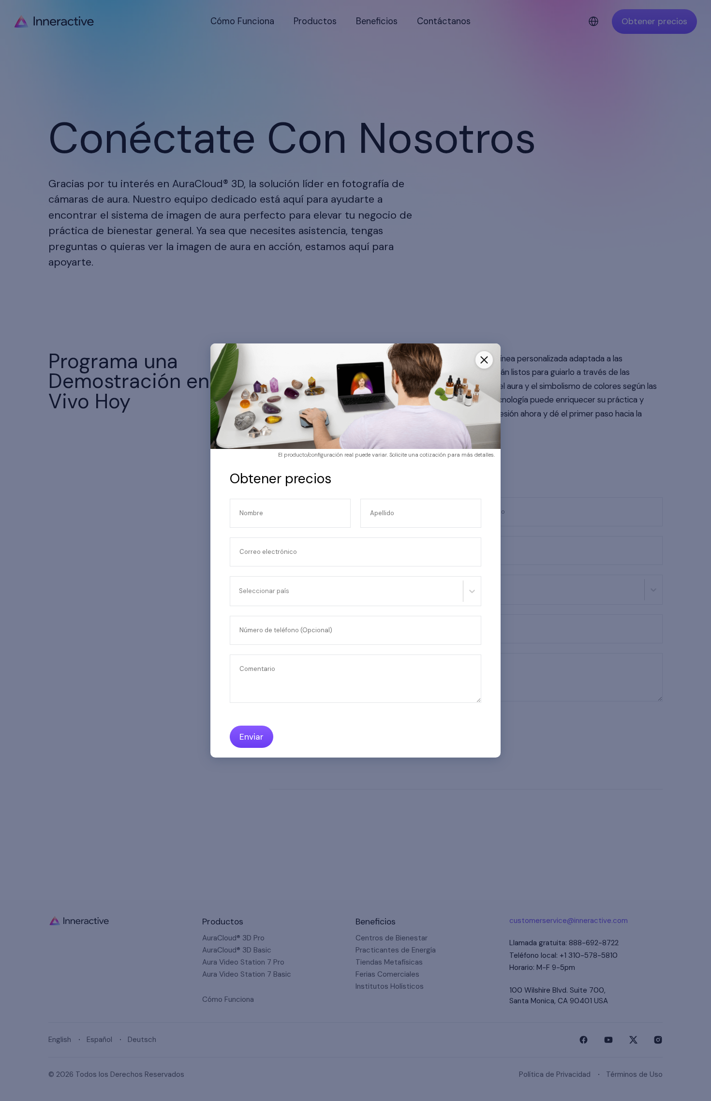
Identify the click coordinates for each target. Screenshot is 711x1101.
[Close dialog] (484, 360)
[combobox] (240, 591)
